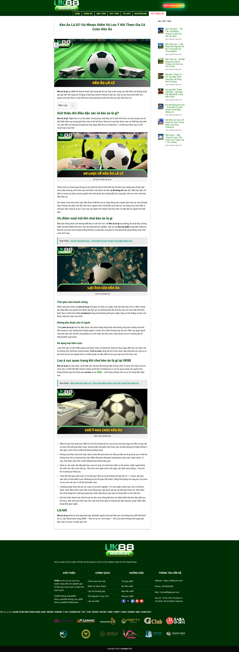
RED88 (95, 612)
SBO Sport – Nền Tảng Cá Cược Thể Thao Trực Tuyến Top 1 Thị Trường (174, 139)
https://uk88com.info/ (173, 580)
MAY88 (103, 612)
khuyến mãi (141, 13)
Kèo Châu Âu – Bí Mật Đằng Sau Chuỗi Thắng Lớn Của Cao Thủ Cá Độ (175, 63)
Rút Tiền (114, 13)
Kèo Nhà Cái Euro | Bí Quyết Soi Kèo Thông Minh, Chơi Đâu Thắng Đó (174, 123)
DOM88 (131, 612)
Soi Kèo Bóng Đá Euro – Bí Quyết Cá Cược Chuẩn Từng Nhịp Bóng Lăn (175, 108)
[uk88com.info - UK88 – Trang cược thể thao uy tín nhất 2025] (66, 5)
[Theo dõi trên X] (128, 601)
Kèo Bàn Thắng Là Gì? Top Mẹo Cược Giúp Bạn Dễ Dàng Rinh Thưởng (173, 78)
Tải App (127, 13)
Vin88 (21, 612)
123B (88, 612)
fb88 (26, 612)
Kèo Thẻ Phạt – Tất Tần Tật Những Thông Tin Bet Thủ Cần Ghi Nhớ (173, 32)
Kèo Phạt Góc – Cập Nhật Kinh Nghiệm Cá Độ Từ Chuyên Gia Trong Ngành (174, 48)
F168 (65, 612)
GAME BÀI (146, 612)
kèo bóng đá (157, 13)
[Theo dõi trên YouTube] (142, 601)
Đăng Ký (88, 13)
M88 (138, 612)
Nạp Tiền (101, 13)
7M (83, 612)
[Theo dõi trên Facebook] (124, 601)
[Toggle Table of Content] (71, 106)
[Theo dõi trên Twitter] (133, 601)
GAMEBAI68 (74, 612)
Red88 (15, 612)
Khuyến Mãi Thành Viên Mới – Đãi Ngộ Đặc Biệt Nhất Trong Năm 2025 (174, 93)
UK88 (77, 13)
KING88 (58, 612)
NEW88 (50, 612)
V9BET (117, 612)
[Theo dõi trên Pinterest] (137, 601)
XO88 (31, 612)
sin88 (43, 612)
